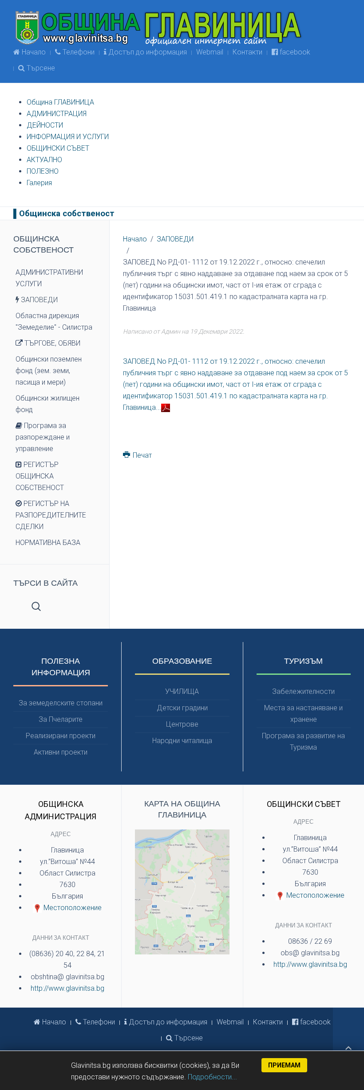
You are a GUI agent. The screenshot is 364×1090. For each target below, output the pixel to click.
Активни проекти (60, 752)
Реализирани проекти (60, 736)
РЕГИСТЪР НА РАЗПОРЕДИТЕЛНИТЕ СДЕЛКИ (51, 515)
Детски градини (182, 708)
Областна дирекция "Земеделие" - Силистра (54, 321)
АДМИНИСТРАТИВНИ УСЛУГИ (49, 278)
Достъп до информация (147, 52)
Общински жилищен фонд (47, 404)
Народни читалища (182, 740)
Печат (141, 455)
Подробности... (212, 1077)
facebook (294, 52)
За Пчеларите (61, 719)
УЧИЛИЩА (182, 691)
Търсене (40, 68)
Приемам (284, 1065)
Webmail (209, 52)
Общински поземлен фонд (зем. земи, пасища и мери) (49, 370)
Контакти (247, 52)
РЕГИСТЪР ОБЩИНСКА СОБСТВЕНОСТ (40, 476)
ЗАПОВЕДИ (175, 239)
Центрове (182, 724)
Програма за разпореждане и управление (43, 437)
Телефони (78, 52)
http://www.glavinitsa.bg (67, 988)
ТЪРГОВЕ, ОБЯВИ (51, 343)
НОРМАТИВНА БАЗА (48, 542)
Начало (33, 52)
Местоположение (72, 907)
